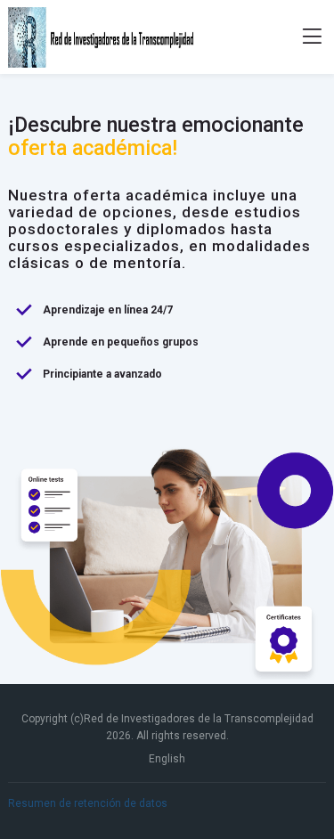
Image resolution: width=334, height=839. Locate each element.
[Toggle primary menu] (312, 37)
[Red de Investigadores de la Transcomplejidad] (101, 37)
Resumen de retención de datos (87, 803)
